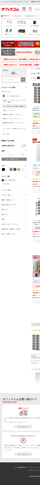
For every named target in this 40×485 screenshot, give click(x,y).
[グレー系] (11, 169)
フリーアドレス (21, 25)
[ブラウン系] (15, 169)
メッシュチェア (16, 16)
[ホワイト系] (7, 169)
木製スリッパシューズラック (12, 118)
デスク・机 (9, 25)
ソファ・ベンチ (21, 34)
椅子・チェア (8, 34)
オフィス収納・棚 (13, 96)
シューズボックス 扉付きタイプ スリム (14, 129)
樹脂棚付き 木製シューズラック (13, 114)
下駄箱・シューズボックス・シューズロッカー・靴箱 (14, 101)
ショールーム (31, 467)
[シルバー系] (22, 169)
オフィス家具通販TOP (20, 467)
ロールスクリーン (31, 16)
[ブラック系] (3, 169)
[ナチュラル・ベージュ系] (18, 169)
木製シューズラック (10, 110)
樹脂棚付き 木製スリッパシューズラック (14, 123)
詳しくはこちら (23, 427)
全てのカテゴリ (6, 91)
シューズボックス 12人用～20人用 (14, 106)
